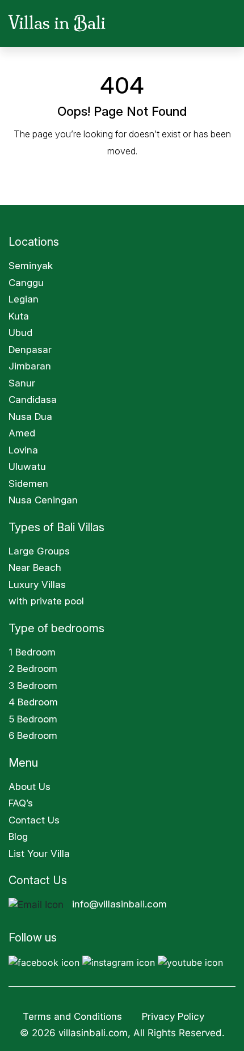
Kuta (19, 316)
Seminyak (31, 265)
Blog (18, 836)
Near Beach (35, 567)
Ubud (20, 332)
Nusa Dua (30, 416)
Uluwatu (27, 466)
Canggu (26, 282)
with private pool (46, 601)
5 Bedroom (33, 719)
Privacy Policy (174, 1016)
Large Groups (39, 551)
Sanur (22, 383)
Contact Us (34, 820)
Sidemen (28, 483)
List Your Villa (39, 853)
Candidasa (33, 399)
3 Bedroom (33, 685)
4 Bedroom (33, 702)
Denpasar (30, 349)
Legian (24, 299)
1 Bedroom (32, 652)
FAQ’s (21, 803)
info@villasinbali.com (119, 904)
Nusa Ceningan (43, 500)
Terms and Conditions (72, 1016)
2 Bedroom (33, 668)
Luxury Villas (37, 584)
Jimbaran (30, 366)
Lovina (23, 450)
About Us (30, 786)
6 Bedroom (33, 735)
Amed (22, 433)
